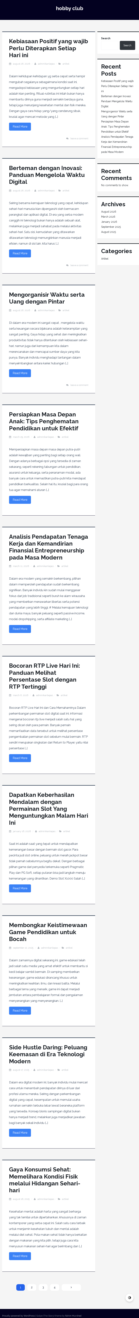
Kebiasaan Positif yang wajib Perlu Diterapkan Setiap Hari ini (48, 48)
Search (105, 38)
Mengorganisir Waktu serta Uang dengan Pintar (47, 298)
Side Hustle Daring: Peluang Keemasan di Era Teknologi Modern (48, 1054)
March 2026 (108, 216)
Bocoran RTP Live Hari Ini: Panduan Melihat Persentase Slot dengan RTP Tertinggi (44, 676)
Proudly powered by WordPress (18, 1315)
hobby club (69, 8)
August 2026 (108, 211)
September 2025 (111, 226)
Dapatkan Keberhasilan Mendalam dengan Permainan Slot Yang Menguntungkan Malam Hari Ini (48, 808)
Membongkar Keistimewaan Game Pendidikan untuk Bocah (48, 932)
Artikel (66, 63)
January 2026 (109, 221)
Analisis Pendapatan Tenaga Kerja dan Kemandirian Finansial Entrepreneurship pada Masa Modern (48, 547)
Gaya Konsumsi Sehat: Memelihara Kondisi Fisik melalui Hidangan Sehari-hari (44, 1180)
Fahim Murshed (73, 1315)
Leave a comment (79, 138)
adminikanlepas (46, 63)
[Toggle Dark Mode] (129, 1298)
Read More (20, 126)
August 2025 (108, 231)
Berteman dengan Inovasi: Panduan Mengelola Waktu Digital (47, 175)
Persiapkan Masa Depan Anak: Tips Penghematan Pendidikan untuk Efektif (44, 421)
